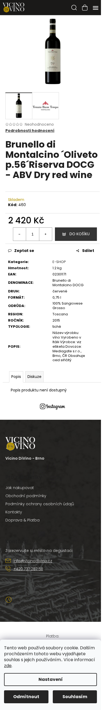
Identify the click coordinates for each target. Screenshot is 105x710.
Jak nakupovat (19, 487)
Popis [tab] (16, 376)
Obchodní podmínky (25, 496)
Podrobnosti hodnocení (29, 130)
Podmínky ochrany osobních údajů (39, 504)
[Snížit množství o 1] (19, 234)
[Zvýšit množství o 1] (45, 234)
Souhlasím (74, 697)
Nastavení (50, 679)
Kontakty (13, 512)
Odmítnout (26, 697)
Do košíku (79, 234)
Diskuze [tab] (34, 376)
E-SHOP (59, 261)
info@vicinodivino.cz (32, 561)
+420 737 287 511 (28, 569)
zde (8, 666)
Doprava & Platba (22, 520)
